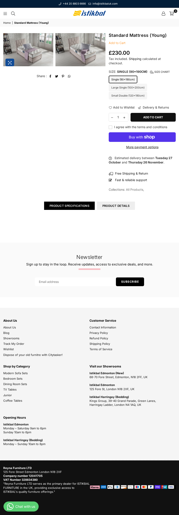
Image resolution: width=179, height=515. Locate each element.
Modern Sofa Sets (15, 373)
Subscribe (130, 281)
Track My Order (13, 343)
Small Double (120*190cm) (128, 95)
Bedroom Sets (12, 378)
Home (7, 22)
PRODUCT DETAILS (115, 205)
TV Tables (10, 389)
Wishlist (8, 349)
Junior (7, 395)
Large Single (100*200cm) (128, 87)
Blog (6, 333)
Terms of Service (101, 349)
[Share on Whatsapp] (69, 76)
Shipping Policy (100, 343)
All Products (134, 189)
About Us (9, 327)
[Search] (13, 13)
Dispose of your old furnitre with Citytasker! (33, 355)
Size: (139, 71)
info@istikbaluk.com (105, 3)
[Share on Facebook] (50, 76)
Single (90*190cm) (123, 79)
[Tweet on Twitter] (56, 76)
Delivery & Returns (155, 107)
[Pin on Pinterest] (63, 76)
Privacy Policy (99, 333)
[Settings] (163, 13)
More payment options (142, 147)
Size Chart (162, 71)
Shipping (135, 59)
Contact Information (103, 327)
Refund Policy (99, 338)
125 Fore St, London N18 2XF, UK (112, 389)
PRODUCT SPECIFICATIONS (69, 205)
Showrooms (11, 338)
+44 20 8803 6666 (74, 3)
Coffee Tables (12, 400)
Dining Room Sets (15, 384)
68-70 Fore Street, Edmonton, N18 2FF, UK (119, 377)
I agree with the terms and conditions (140, 127)
